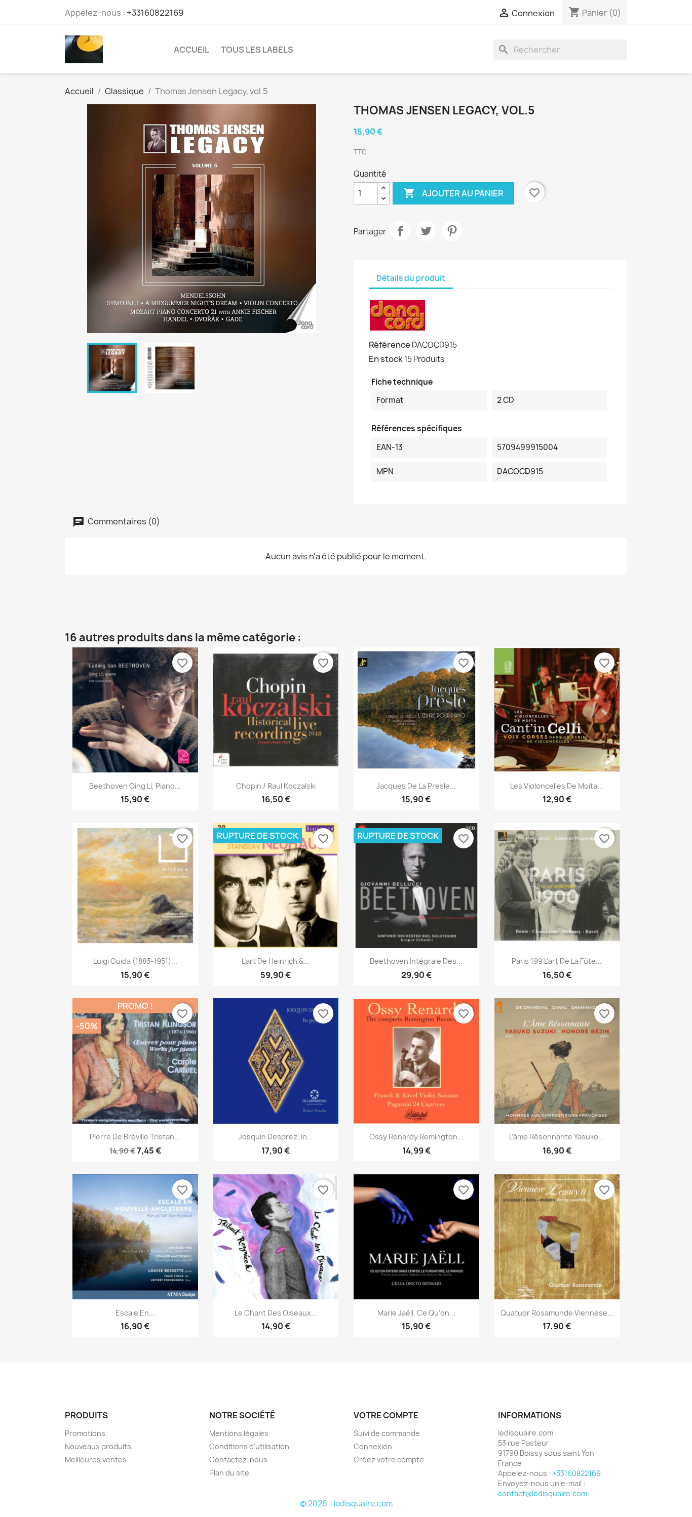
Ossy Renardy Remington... (416, 1136)
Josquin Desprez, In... (276, 1136)
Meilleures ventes (96, 1459)
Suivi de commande (387, 1433)
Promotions (85, 1433)
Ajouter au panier (453, 193)
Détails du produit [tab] (410, 278)
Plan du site (229, 1473)
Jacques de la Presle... (416, 786)
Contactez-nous (238, 1459)
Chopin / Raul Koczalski (276, 786)
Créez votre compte (389, 1459)
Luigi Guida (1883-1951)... (135, 961)
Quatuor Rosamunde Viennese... (557, 1313)
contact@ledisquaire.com (542, 1493)
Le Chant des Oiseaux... (276, 1313)
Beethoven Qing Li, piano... (135, 786)
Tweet (426, 231)
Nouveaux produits (98, 1446)
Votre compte (386, 1415)
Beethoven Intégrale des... (416, 961)
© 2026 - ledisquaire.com (346, 1503)
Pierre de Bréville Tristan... (135, 1136)
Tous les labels (257, 49)
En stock (386, 359)
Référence (389, 345)
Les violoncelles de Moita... (556, 786)
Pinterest (452, 231)
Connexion (373, 1446)
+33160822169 (155, 12)
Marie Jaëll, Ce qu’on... (416, 1313)
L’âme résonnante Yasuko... (556, 1136)
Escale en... (135, 1313)
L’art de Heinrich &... (276, 961)
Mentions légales (238, 1433)
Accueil (191, 49)
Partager (400, 231)
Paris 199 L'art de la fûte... (557, 961)
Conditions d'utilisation (249, 1446)
